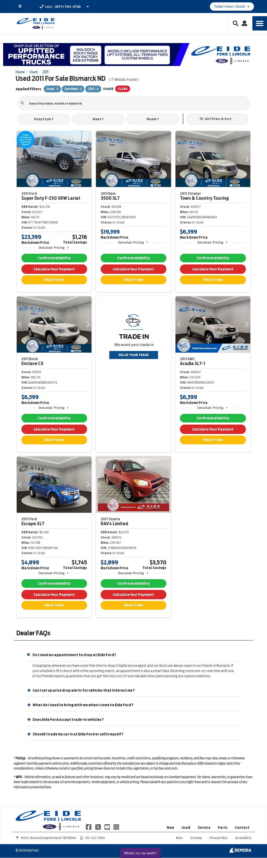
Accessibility (243, 838)
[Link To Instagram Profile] (116, 826)
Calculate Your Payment (54, 269)
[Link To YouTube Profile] (107, 826)
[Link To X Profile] (98, 826)
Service (204, 827)
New (170, 827)
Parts (223, 827)
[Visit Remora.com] (240, 851)
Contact (242, 827)
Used (185, 827)
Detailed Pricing (51, 248)
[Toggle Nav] (259, 23)
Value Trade (54, 280)
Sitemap (196, 838)
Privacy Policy (218, 838)
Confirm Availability (54, 258)
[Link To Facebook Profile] (89, 826)
